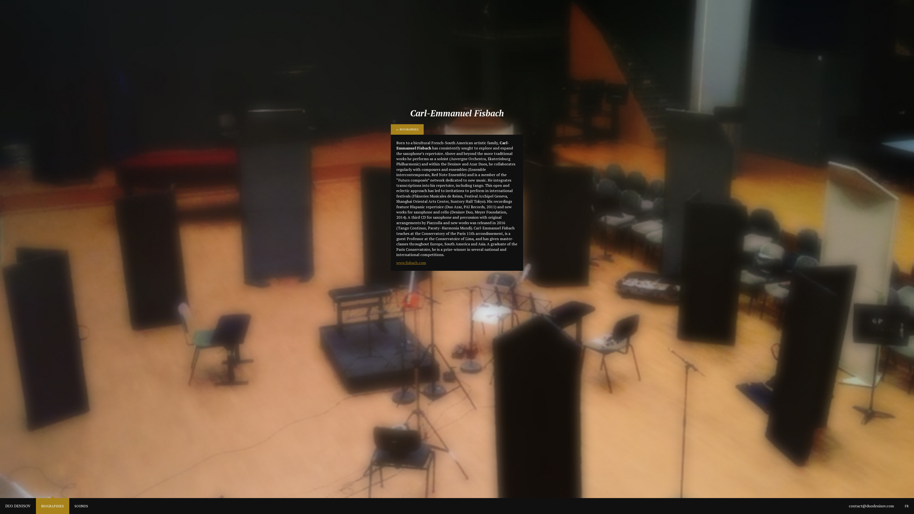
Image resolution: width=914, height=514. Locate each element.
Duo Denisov (17, 506)
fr (907, 506)
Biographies (52, 506)
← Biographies (407, 129)
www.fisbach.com (411, 262)
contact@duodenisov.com (871, 506)
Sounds (81, 506)
